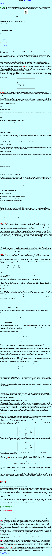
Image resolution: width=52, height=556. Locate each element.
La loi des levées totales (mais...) (7, 47)
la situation (4, 39)
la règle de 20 (5, 45)
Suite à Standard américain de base (4, 4)
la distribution (5, 36)
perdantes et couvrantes (6, 44)
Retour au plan (2, 3)
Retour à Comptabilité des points (4, 552)
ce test (7, 507)
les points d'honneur (6, 35)
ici (41, 7)
